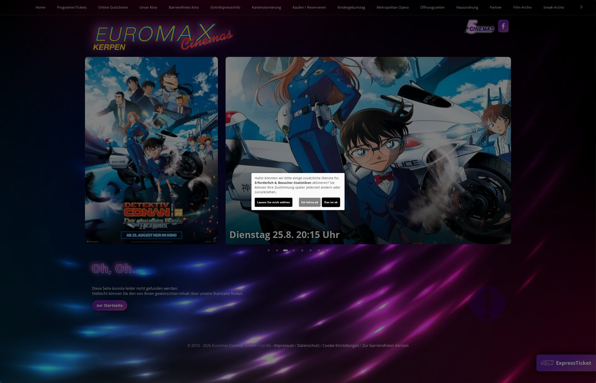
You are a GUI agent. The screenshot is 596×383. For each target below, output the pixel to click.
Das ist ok (331, 202)
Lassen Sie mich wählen (273, 202)
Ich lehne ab (309, 202)
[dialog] (298, 191)
